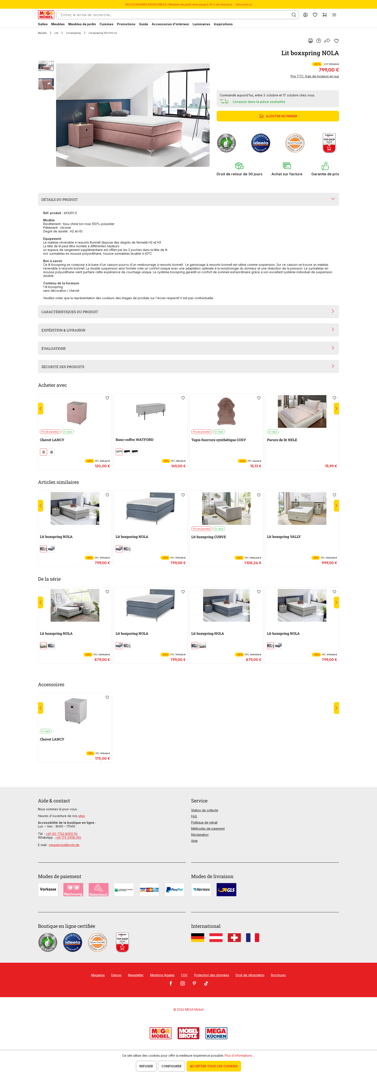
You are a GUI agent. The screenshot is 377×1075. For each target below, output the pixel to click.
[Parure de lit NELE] (302, 411)
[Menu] (334, 14)
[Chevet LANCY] (75, 411)
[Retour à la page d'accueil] (46, 14)
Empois (116, 975)
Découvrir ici (244, 4)
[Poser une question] (318, 41)
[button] (239, 168)
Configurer (171, 1066)
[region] (124, 115)
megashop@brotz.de (64, 845)
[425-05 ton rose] (43, 452)
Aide (194, 841)
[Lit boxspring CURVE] (226, 508)
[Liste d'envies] (315, 14)
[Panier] (324, 14)
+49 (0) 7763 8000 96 (61, 834)
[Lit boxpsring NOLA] (150, 508)
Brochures (278, 975)
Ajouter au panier (281, 116)
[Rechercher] (293, 14)
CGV (184, 975)
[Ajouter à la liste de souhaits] (336, 41)
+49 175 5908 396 (68, 837)
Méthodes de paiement (208, 828)
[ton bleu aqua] (51, 548)
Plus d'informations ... (240, 1055)
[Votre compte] (305, 14)
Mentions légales (162, 975)
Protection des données (211, 975)
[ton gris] (43, 548)
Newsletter (136, 975)
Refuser (146, 1066)
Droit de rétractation (250, 975)
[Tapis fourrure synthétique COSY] (226, 411)
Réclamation (200, 834)
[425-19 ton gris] (51, 452)
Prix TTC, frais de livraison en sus (315, 76)
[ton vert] (126, 451)
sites (81, 816)
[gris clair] (119, 451)
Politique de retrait (204, 822)
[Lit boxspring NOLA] (133, 115)
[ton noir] (134, 451)
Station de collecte (204, 810)
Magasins (98, 975)
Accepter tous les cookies (214, 1066)
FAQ (194, 816)
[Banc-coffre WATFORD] (150, 411)
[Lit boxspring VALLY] (302, 508)
